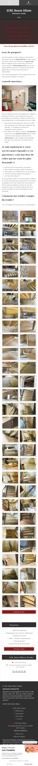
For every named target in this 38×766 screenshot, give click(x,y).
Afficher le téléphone (20, 730)
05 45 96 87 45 (19, 671)
